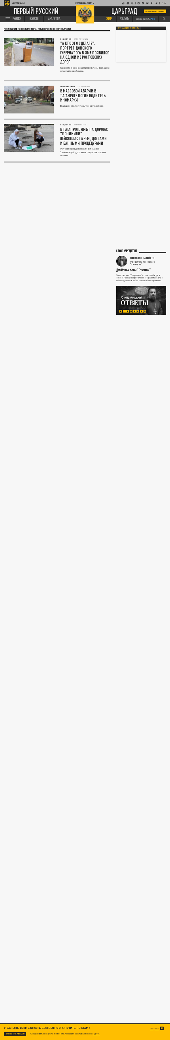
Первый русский (36, 11)
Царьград (124, 11)
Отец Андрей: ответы (128, 28)
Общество (65, 39)
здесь (96, 1033)
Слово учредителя (126, 251)
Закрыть (154, 1028)
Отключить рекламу (154, 11)
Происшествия (67, 87)
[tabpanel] (141, 300)
